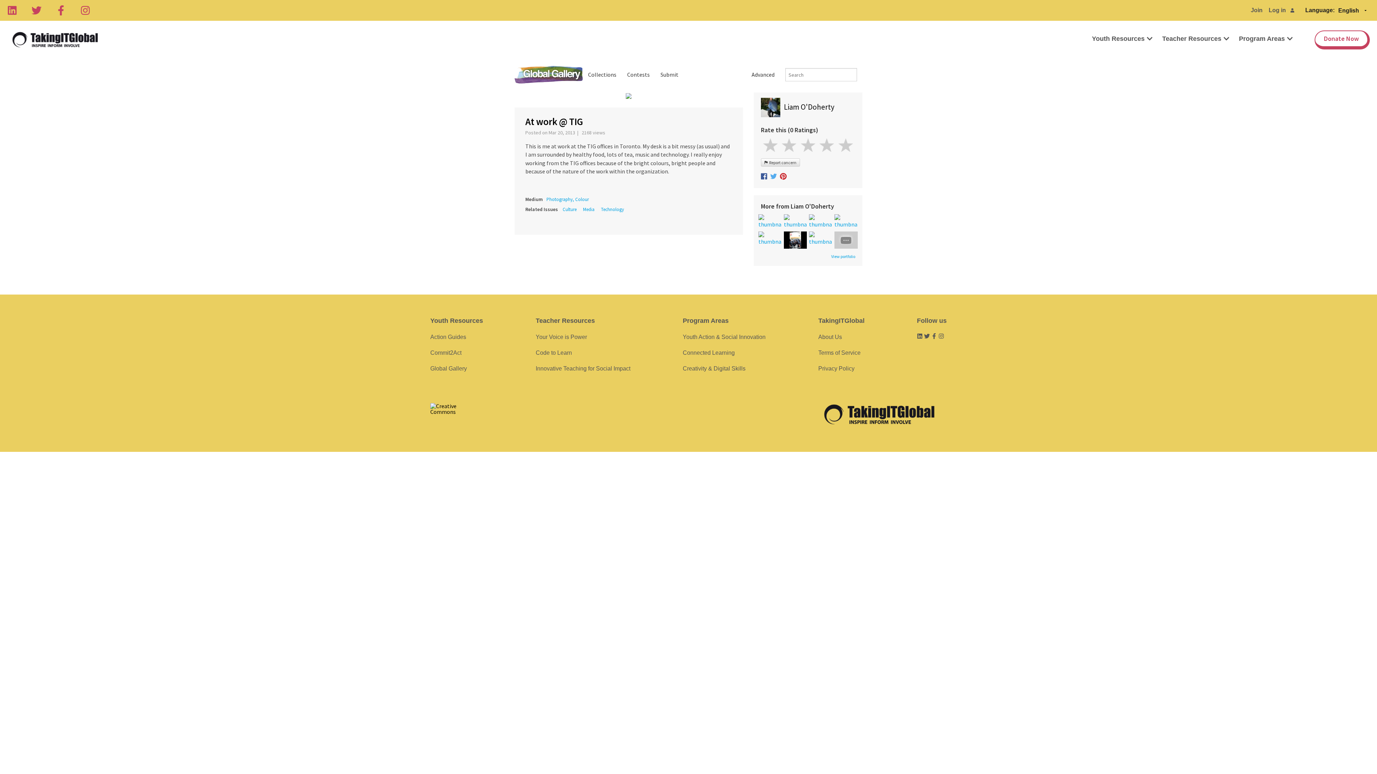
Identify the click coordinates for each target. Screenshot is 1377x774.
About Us (830, 337)
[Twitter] (37, 10)
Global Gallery (549, 74)
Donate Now (1341, 38)
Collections (602, 74)
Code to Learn (554, 353)
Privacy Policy (836, 369)
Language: (1320, 10)
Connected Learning (709, 353)
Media (589, 209)
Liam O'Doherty (809, 107)
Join (1257, 10)
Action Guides (448, 337)
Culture (570, 209)
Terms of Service (839, 353)
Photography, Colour (567, 199)
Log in (1277, 10)
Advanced (763, 74)
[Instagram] (85, 10)
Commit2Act (446, 353)
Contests (638, 74)
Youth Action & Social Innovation (724, 337)
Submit (669, 74)
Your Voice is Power (561, 337)
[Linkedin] (12, 10)
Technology (612, 209)
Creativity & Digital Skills (714, 369)
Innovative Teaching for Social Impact (583, 369)
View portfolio (843, 256)
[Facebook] (61, 10)
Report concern (782, 162)
